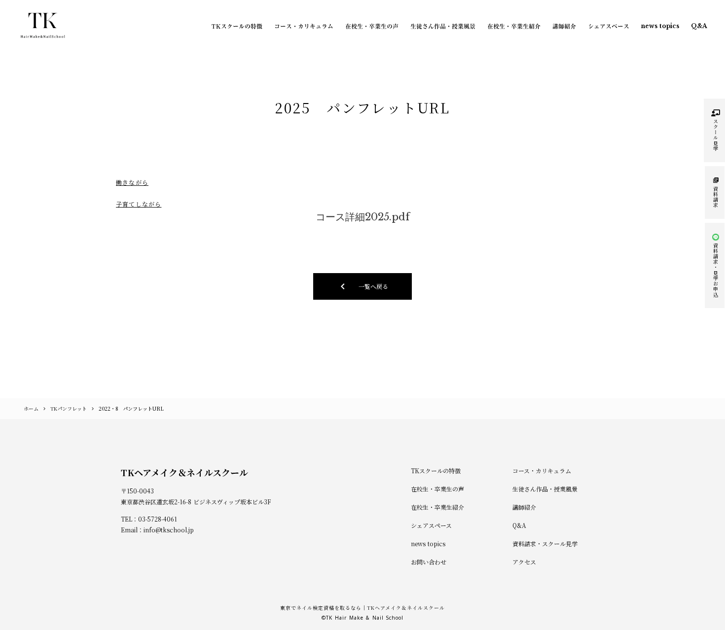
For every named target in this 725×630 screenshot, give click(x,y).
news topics (660, 26)
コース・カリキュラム (303, 26)
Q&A (699, 26)
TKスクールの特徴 (236, 26)
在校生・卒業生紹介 (514, 26)
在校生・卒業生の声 (372, 26)
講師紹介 (564, 26)
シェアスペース (608, 26)
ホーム (31, 408)
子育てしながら (138, 204)
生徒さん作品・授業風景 (442, 26)
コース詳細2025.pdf (363, 217)
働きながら (132, 182)
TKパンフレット (68, 408)
